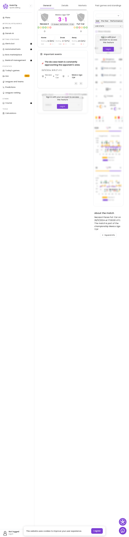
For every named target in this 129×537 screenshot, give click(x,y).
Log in (62, 106)
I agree (97, 531)
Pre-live (104, 21)
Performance (116, 21)
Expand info (109, 235)
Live (97, 21)
